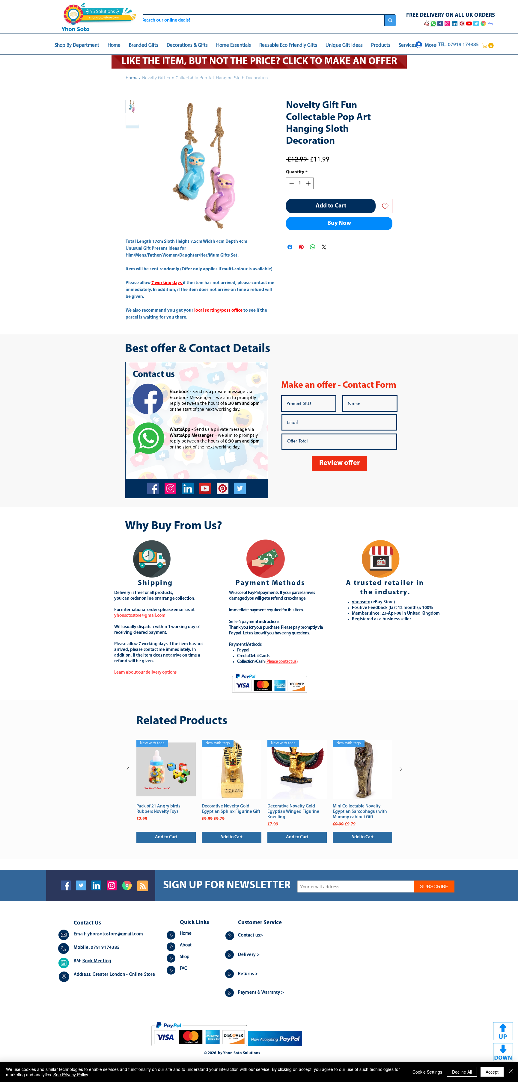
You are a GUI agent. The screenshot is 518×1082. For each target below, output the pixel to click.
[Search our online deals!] (390, 20)
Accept (492, 1072)
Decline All (462, 1072)
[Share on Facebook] (289, 247)
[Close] (510, 1071)
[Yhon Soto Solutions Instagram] (447, 23)
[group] (264, 791)
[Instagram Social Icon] (112, 885)
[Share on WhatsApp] (312, 247)
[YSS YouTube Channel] (469, 23)
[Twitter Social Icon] (81, 885)
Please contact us (281, 662)
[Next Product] (400, 769)
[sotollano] (240, 488)
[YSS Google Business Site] (483, 23)
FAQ (183, 968)
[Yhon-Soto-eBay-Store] (490, 23)
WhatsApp (180, 430)
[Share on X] (324, 247)
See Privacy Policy (70, 1075)
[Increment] (309, 183)
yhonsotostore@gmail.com (115, 934)
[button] (488, 45)
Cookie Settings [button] (427, 1072)
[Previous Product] (127, 769)
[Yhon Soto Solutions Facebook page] (440, 23)
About (186, 945)
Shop (184, 957)
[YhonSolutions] (222, 488)
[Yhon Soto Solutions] (205, 488)
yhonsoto (361, 602)
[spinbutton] (300, 183)
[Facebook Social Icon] (66, 885)
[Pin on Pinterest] (301, 247)
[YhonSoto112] (153, 488)
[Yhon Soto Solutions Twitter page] (476, 23)
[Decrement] (291, 183)
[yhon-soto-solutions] (188, 488)
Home (132, 78)
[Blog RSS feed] (142, 886)
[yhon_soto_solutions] (170, 488)
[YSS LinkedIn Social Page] (454, 23)
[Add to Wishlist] (385, 206)
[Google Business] (127, 885)
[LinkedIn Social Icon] (96, 885)
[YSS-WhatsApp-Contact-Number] (433, 23)
